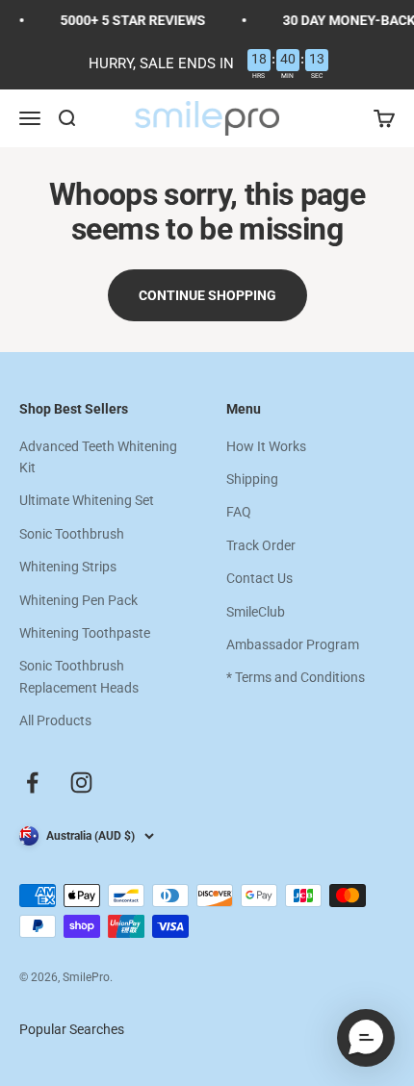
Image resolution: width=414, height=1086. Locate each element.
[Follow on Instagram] (81, 783)
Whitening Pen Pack (78, 600)
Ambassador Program (292, 644)
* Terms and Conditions (295, 677)
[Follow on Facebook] (32, 783)
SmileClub (255, 611)
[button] (366, 1038)
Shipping (252, 479)
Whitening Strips (67, 566)
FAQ (238, 511)
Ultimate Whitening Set (86, 500)
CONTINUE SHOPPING (207, 295)
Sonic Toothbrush (71, 534)
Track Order (261, 545)
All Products (55, 720)
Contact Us (259, 578)
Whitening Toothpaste (84, 633)
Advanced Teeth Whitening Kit (98, 457)
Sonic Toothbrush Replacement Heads (79, 676)
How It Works (266, 446)
